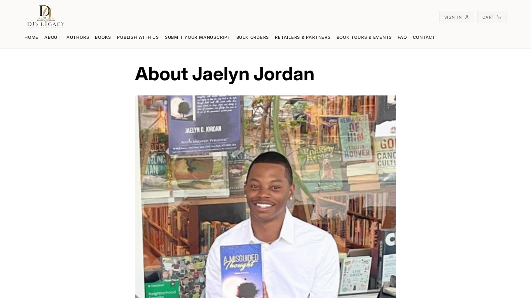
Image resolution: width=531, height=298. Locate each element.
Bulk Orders (252, 37)
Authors (77, 37)
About (52, 37)
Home (31, 37)
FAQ (402, 37)
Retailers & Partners (302, 37)
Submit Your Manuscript (198, 37)
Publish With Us (138, 37)
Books (103, 37)
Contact (424, 37)
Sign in (453, 17)
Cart (488, 17)
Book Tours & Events (364, 37)
